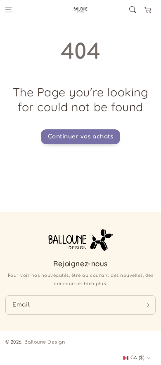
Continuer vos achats (80, 136)
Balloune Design (44, 342)
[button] (9, 9)
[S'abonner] (148, 305)
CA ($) (137, 357)
